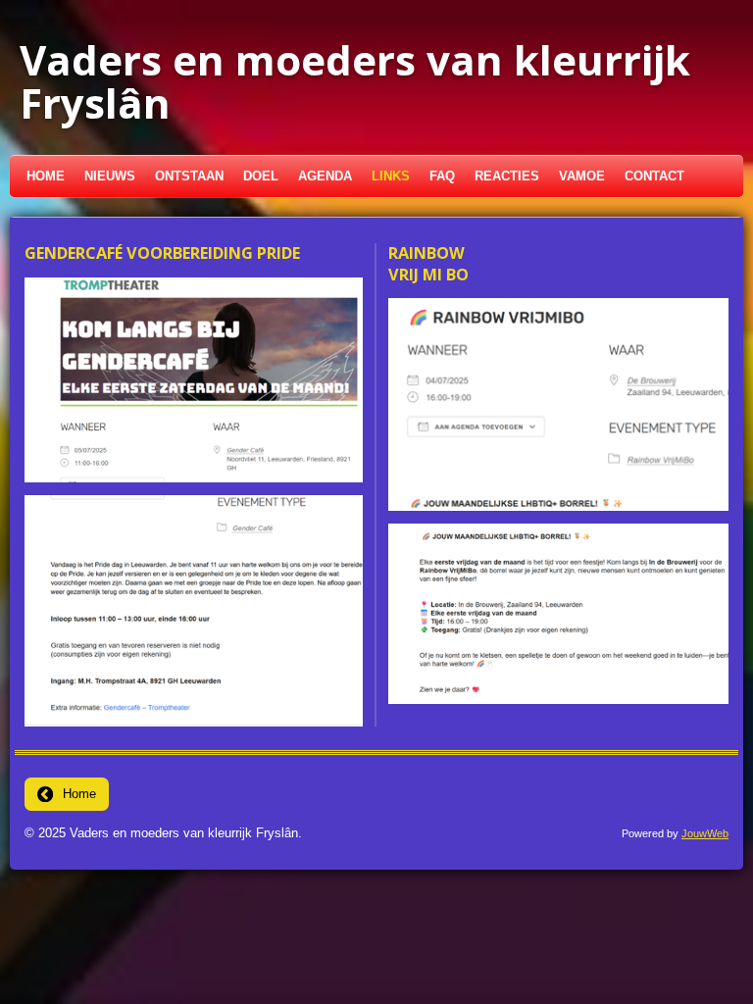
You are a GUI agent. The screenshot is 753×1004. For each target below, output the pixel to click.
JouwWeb (704, 833)
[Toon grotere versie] (194, 379)
